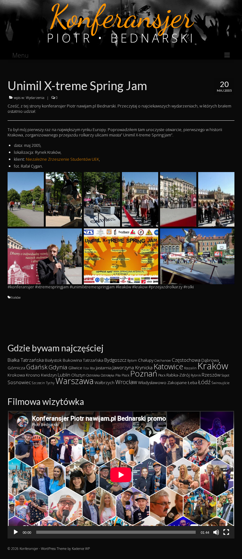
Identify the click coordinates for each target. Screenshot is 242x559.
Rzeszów (211, 375)
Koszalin (190, 368)
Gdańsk (37, 367)
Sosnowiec (19, 382)
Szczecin (38, 383)
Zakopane (177, 382)
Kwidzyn (49, 375)
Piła (118, 375)
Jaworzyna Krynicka (132, 367)
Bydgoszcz (115, 360)
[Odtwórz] (16, 532)
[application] (121, 475)
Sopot (225, 375)
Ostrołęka (107, 375)
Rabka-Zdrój (178, 375)
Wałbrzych (104, 382)
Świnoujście (220, 383)
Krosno (33, 375)
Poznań (143, 373)
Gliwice (75, 368)
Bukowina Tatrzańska (83, 360)
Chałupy (145, 360)
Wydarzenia (35, 97)
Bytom (132, 360)
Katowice (168, 366)
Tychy (50, 383)
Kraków (15, 297)
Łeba (192, 382)
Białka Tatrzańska (26, 360)
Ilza (86, 368)
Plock (125, 375)
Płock (161, 375)
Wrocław (126, 382)
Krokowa (16, 375)
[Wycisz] (216, 532)
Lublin (64, 375)
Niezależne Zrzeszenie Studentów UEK (62, 159)
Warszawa (74, 381)
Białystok (53, 360)
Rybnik (196, 375)
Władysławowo (152, 382)
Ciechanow (162, 360)
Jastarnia (104, 368)
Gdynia (58, 367)
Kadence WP (81, 548)
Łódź (204, 382)
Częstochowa (186, 360)
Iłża (92, 368)
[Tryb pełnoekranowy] (226, 532)
